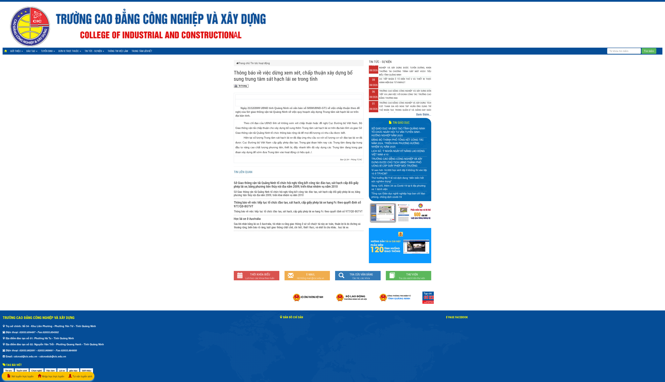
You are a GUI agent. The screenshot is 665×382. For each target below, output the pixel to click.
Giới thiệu (15, 51)
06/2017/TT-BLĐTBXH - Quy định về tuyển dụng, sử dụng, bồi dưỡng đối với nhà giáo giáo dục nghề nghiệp (398, 166)
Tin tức (8, 370)
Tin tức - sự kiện (93, 51)
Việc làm (50, 370)
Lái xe (62, 370)
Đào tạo (31, 51)
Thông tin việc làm (118, 51)
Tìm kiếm (649, 51)
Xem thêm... (423, 114)
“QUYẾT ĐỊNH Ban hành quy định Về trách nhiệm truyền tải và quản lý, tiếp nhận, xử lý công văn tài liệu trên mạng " (398, 189)
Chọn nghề (36, 370)
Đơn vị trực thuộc (68, 51)
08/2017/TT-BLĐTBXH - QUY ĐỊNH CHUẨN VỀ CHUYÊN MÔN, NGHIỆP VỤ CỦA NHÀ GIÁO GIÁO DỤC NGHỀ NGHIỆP (397, 147)
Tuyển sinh (47, 51)
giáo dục (73, 370)
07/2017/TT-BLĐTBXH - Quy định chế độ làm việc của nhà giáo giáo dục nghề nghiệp (398, 156)
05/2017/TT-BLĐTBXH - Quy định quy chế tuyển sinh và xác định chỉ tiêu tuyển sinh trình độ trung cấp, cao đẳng (398, 178)
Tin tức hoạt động (260, 63)
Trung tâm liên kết (141, 51)
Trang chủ (244, 63)
